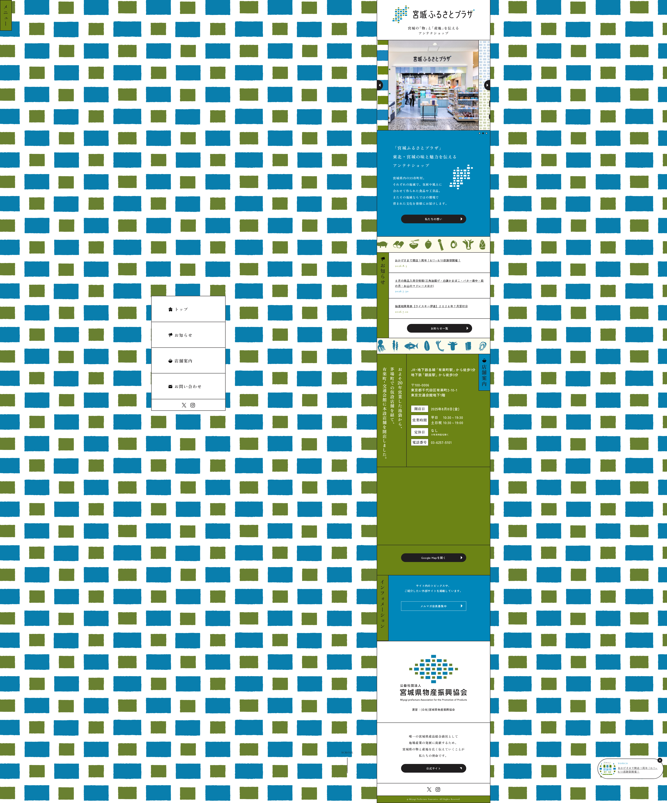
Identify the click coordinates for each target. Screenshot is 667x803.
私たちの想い (433, 219)
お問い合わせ (188, 386)
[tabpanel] (433, 85)
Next (487, 85)
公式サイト (433, 768)
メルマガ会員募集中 (433, 606)
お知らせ (183, 335)
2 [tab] (483, 133)
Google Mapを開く (433, 558)
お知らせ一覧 (439, 328)
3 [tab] (486, 133)
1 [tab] (479, 133)
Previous (380, 85)
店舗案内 (183, 361)
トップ (181, 309)
